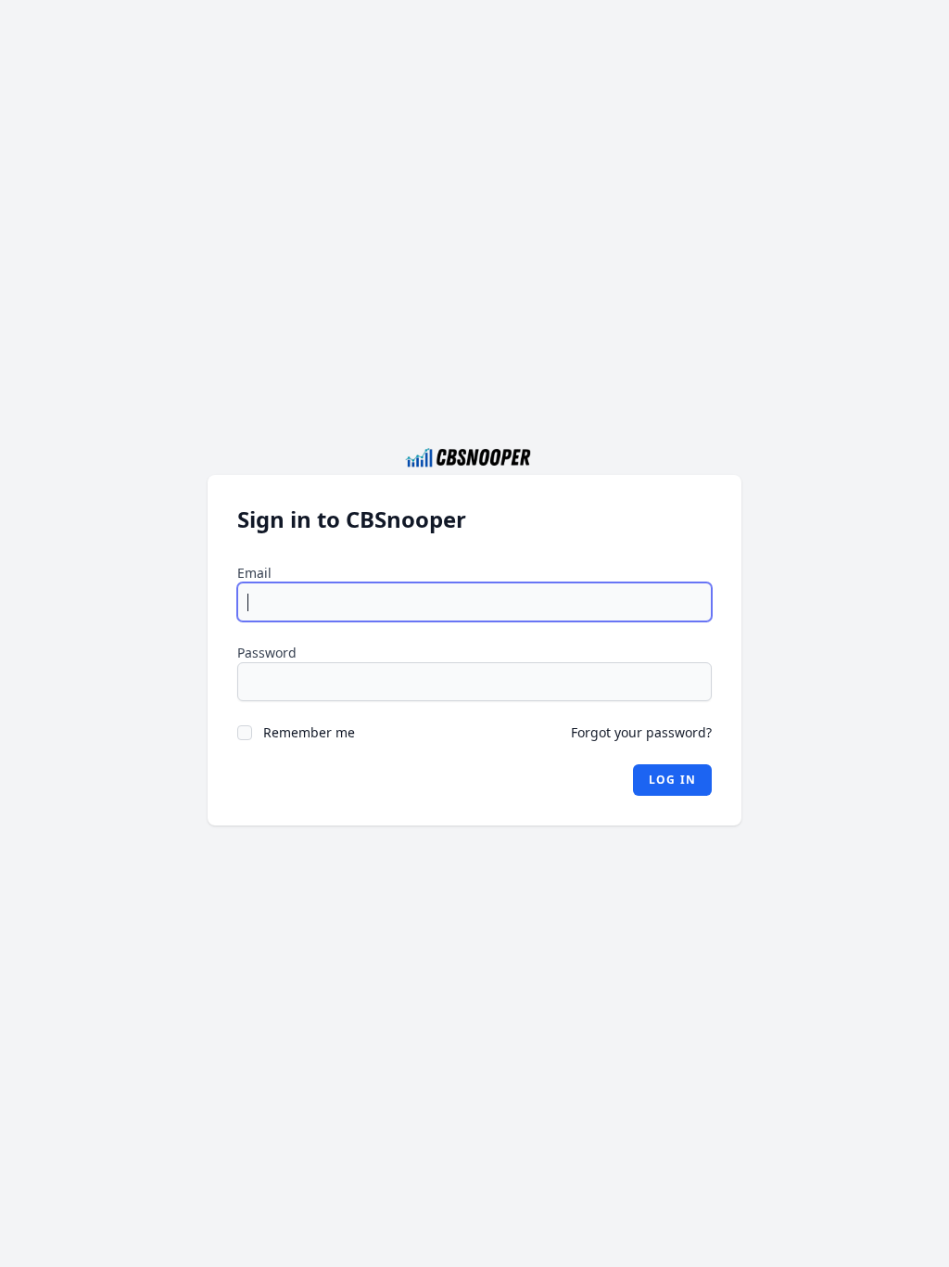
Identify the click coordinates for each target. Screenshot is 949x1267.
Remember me (309, 732)
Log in (672, 779)
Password (267, 652)
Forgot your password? (641, 732)
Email (254, 573)
